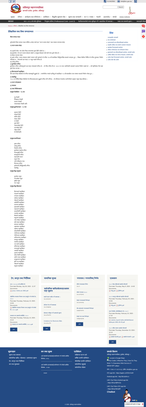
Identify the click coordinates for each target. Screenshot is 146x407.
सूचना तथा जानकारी (74, 17)
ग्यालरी (98, 17)
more (45, 373)
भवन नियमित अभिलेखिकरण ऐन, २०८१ (118, 311)
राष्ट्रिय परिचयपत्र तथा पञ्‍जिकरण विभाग (118, 50)
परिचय (20, 17)
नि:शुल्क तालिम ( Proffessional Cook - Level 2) (56, 21)
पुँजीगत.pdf (121, 290)
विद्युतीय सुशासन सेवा (58, 17)
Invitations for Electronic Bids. (53, 321)
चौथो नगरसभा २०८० (82, 292)
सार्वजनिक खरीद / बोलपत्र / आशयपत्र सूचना (23, 358)
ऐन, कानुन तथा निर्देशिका (16, 361)
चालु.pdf (113, 290)
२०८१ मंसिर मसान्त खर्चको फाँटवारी (118, 328)
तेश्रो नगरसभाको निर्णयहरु (83, 300)
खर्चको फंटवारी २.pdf (128, 337)
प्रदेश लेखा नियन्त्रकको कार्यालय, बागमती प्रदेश (120, 57)
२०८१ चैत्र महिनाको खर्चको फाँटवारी (118, 284)
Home (10, 26)
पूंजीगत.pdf (121, 305)
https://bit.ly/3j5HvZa (114, 383)
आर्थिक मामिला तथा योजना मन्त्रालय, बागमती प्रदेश (120, 55)
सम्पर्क (115, 17)
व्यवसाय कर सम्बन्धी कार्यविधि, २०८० (19, 315)
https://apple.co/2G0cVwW (124, 373)
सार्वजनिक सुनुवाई (80, 364)
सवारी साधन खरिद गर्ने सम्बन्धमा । (52, 297)
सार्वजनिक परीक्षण (80, 367)
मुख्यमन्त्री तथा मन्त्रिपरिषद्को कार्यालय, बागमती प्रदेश (121, 52)
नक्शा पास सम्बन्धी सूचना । (122, 21)
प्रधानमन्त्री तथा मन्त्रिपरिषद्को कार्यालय (118, 42)
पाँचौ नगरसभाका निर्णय (82, 284)
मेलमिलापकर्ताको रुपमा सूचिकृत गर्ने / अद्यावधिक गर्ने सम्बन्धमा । (93, 21)
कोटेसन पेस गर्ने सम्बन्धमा (50, 305)
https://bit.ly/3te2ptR (114, 389)
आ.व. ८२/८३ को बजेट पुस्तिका (29, 21)
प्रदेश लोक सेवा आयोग (113, 59)
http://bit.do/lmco (123, 376)
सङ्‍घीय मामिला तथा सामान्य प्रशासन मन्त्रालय (119, 45)
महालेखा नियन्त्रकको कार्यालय (115, 47)
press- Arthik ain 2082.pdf (20, 290)
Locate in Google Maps (117, 358)
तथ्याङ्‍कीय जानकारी (113, 37)
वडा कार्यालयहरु (112, 40)
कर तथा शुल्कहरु (14, 364)
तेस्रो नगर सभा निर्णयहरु (83, 316)
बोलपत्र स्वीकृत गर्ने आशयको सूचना (52, 313)
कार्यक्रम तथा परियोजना (32, 17)
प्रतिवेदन (46, 17)
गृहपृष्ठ (13, 17)
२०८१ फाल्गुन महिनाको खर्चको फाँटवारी (118, 296)
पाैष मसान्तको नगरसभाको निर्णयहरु (85, 308)
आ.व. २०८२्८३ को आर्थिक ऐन (17, 284)
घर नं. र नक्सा (88, 17)
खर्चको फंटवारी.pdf (116, 337)
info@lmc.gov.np (132, 369)
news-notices (124, 17)
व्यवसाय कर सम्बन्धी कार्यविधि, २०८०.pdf (22, 324)
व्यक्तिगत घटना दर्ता (81, 355)
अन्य (14, 329)
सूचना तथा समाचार (15, 355)
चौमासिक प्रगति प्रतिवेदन (83, 361)
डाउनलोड (106, 17)
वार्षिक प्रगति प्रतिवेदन (82, 358)
